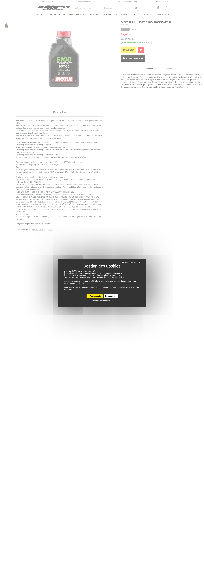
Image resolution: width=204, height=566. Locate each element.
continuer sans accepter (131, 262)
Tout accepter (95, 296)
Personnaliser (111, 296)
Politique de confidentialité (102, 300)
